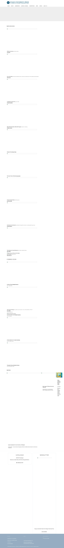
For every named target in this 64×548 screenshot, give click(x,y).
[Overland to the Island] (22, 202)
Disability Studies (27, 446)
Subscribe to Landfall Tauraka (12, 540)
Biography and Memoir (21, 446)
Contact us (9, 541)
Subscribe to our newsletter (11, 538)
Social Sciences (35, 446)
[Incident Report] (22, 262)
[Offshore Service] (22, 29)
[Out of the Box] (22, 54)
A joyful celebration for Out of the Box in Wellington (16, 444)
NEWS (37, 5)
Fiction (44, 390)
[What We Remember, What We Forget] (22, 104)
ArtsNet (37, 546)
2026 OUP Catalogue (19, 457)
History (58, 392)
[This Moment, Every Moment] (22, 228)
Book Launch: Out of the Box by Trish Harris (59, 382)
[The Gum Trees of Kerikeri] (22, 153)
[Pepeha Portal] (22, 129)
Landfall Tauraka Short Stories (49, 390)
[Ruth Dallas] (13, 253)
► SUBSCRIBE (44, 531)
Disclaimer (31, 546)
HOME (8, 5)
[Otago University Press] (18, 2)
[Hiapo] (22, 343)
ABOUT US (45, 5)
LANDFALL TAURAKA (24, 5)
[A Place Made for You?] (22, 317)
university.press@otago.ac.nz (28, 540)
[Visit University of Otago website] (50, 538)
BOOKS (12, 5)
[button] (56, 6)
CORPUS (40, 5)
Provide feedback (10, 543)
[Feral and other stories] (11, 313)
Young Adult (10, 447)
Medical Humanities (59, 394)
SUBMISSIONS (17, 5)
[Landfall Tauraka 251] (22, 79)
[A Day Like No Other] (22, 177)
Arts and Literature (15, 446)
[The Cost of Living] (22, 287)
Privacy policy (28, 546)
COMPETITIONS (31, 5)
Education (31, 446)
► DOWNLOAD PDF (19, 462)
